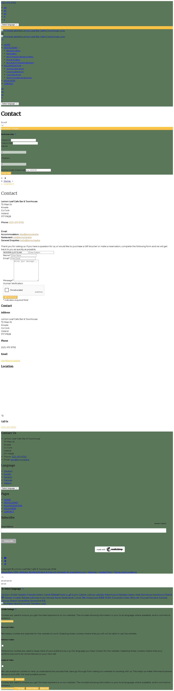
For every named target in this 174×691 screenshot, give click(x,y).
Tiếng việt (134, 597)
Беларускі (158, 594)
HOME (7, 499)
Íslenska (50, 597)
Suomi (75, 594)
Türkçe (77, 597)
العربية (68, 594)
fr (4, 16)
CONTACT (9, 511)
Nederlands (68, 597)
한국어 (108, 597)
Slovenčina (35, 600)
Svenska (163, 597)
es (5, 13)
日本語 (101, 597)
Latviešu (100, 594)
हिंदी (2, 597)
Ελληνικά (55, 594)
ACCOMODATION (13, 505)
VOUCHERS (10, 508)
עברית (43, 597)
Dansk (47, 594)
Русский (144, 597)
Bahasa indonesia (31, 597)
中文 (44, 600)
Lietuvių (91, 594)
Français (8, 480)
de (5, 7)
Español (8, 477)
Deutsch (8, 471)
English (7, 474)
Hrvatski (17, 597)
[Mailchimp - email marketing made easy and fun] (110, 551)
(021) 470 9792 (8, 2)
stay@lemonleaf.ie (29, 234)
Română (153, 597)
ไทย (84, 597)
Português (117, 597)
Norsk (58, 597)
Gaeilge (83, 594)
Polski (126, 597)
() (13, 170)
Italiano (7, 483)
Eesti (62, 594)
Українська (92, 597)
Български (147, 594)
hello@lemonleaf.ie (30, 240)
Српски (5, 600)
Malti (138, 594)
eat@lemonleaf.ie (22, 237)
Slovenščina (23, 600)
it (4, 19)
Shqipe (13, 600)
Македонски (112, 594)
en (5, 10)
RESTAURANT (11, 502)
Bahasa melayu (127, 594)
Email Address (8, 526)
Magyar (8, 597)
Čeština (168, 594)
